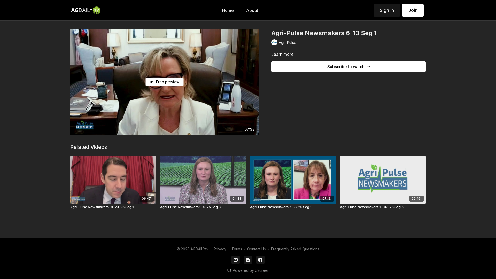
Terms (236, 249)
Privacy (220, 249)
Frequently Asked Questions (295, 249)
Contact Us (256, 249)
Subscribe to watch (346, 66)
